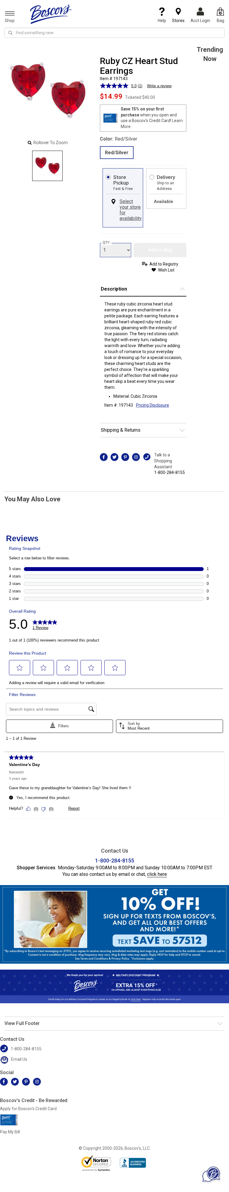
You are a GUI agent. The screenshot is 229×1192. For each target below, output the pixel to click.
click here (157, 874)
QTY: (106, 243)
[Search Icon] (10, 33)
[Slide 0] (47, 166)
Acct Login (200, 20)
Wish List (166, 270)
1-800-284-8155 (169, 472)
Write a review (159, 86)
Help (162, 20)
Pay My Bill (10, 1131)
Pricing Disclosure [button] (152, 405)
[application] (211, 1174)
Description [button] (114, 289)
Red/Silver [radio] (117, 152)
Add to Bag (160, 250)
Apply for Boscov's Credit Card (28, 1108)
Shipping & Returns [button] (120, 430)
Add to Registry (163, 264)
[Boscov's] (51, 14)
